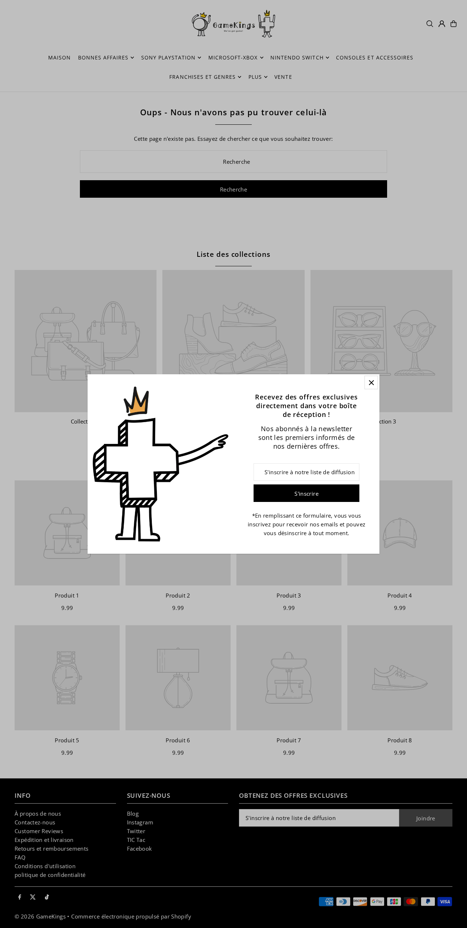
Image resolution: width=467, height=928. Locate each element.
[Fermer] (371, 382)
